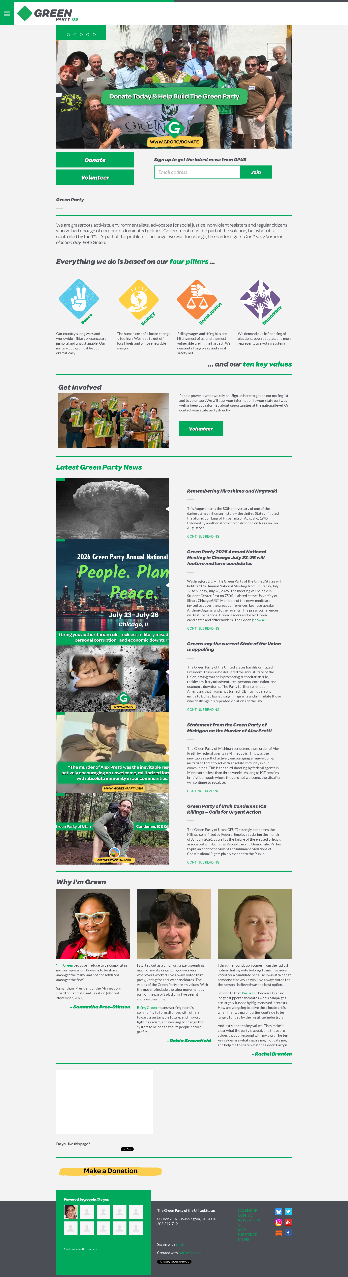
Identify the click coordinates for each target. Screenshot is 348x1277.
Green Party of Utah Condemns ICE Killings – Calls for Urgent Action (226, 809)
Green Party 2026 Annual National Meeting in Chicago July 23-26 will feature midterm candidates (226, 557)
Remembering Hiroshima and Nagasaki (232, 490)
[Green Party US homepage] (47, 13)
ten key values (267, 364)
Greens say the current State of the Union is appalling (234, 646)
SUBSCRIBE (247, 1234)
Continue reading (203, 536)
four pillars (189, 261)
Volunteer (95, 177)
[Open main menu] (7, 13)
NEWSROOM (249, 1220)
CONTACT (246, 1215)
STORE (243, 1239)
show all (259, 620)
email (179, 1244)
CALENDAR (247, 1210)
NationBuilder (189, 1252)
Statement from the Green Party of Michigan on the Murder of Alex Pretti (229, 727)
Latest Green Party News (99, 467)
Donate (95, 159)
